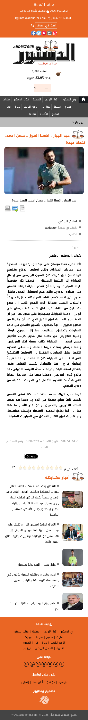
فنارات (6, 99)
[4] (47, 467)
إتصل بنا (38, 4)
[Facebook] (33, 33)
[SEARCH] (32, 25)
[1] (61, 467)
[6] (38, 467)
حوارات (46, 106)
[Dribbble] (32, 664)
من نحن (50, 4)
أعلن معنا (38, 682)
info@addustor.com (32, 17)
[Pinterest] (26, 664)
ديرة (17, 106)
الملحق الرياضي (68, 221)
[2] (56, 467)
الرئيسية (63, 682)
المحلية (37, 99)
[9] (25, 467)
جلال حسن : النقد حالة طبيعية (37, 565)
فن (9, 106)
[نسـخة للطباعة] (7, 211)
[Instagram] (49, 33)
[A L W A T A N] (44, 52)
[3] (52, 467)
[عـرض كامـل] (72, 507)
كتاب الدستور (21, 99)
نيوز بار (32, 113)
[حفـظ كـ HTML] (15, 211)
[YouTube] (44, 33)
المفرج (56, 113)
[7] (34, 467)
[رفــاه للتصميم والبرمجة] (44, 703)
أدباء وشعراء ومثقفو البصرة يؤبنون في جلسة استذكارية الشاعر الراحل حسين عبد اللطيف (33, 580)
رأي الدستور (69, 99)
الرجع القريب (31, 106)
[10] (20, 467)
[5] (43, 467)
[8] (29, 467)
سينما (57, 106)
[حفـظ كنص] (22, 211)
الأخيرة (44, 113)
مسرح (68, 106)
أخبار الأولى (51, 99)
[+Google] (54, 33)
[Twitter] (38, 33)
